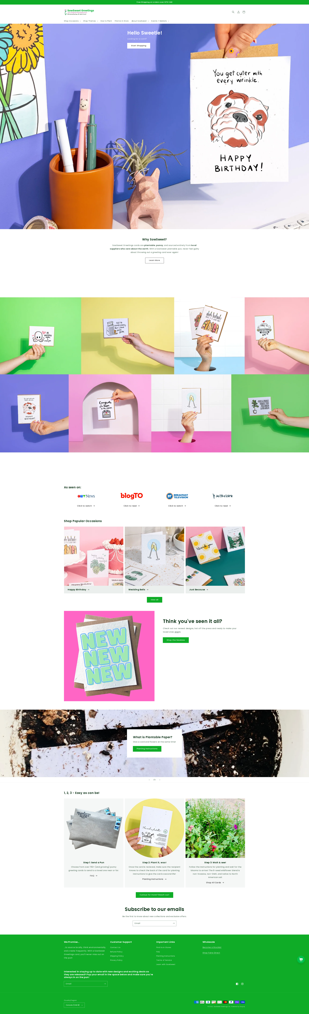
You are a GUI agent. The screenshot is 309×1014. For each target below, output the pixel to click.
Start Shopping (138, 45)
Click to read (130, 505)
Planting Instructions (147, 748)
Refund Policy (116, 952)
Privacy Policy (116, 960)
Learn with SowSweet (165, 964)
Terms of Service (164, 960)
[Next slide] (159, 779)
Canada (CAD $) (73, 1005)
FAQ (92, 875)
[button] (72, 20)
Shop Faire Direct (211, 952)
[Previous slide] (149, 779)
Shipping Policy (117, 956)
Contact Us (115, 947)
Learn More (154, 260)
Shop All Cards (213, 882)
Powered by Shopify (238, 1006)
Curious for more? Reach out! (154, 894)
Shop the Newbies (176, 640)
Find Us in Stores (163, 947)
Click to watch (84, 505)
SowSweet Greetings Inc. (222, 1006)
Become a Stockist (212, 947)
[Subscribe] (173, 923)
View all (154, 599)
